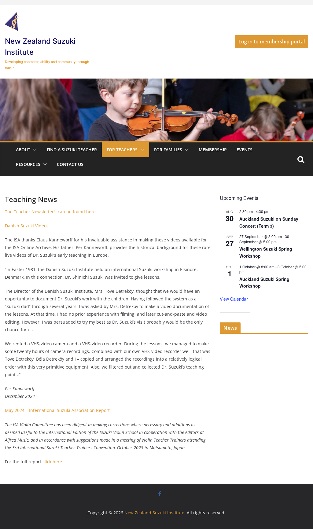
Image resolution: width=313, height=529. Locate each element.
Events (244, 149)
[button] (33, 149)
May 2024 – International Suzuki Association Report (57, 410)
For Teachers (122, 149)
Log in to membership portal (271, 41)
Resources (28, 164)
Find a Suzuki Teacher (72, 149)
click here (52, 462)
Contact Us (70, 164)
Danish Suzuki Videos (27, 226)
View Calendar (234, 299)
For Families (168, 149)
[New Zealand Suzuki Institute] (156, 82)
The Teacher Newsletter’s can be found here (50, 212)
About (23, 149)
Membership (213, 149)
